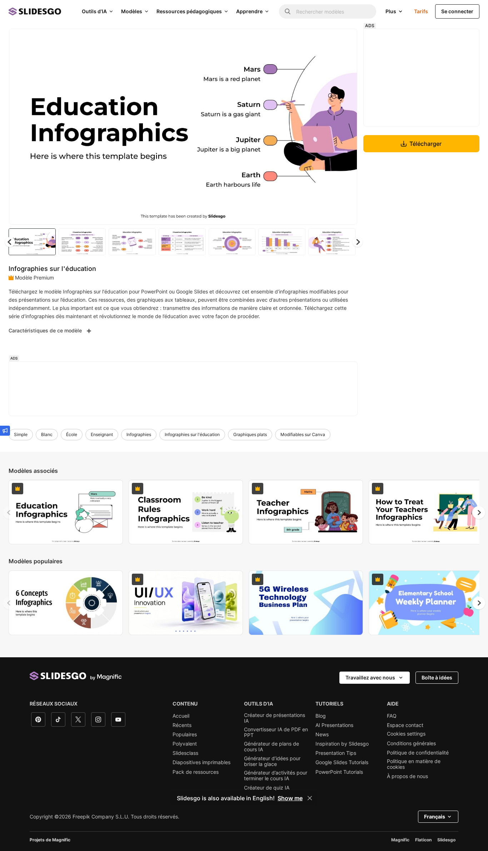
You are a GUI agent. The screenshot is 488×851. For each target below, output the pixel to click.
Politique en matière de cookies (413, 764)
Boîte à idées (437, 677)
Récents (182, 725)
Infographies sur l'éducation (192, 434)
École (71, 434)
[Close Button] (310, 798)
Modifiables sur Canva (302, 434)
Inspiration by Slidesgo (342, 744)
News (322, 734)
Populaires (185, 734)
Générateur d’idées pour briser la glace (272, 761)
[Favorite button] (326, 40)
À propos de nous (407, 776)
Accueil (181, 716)
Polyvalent (185, 744)
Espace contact (405, 725)
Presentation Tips (335, 753)
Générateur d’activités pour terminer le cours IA (275, 775)
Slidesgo (446, 839)
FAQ (392, 716)
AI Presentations (334, 725)
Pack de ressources (196, 772)
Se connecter (457, 11)
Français (434, 816)
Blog (320, 716)
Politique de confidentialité (418, 753)
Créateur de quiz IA (266, 788)
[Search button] (287, 11)
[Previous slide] (9, 512)
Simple (21, 434)
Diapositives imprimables (201, 762)
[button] (357, 242)
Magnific (400, 839)
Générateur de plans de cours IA (271, 746)
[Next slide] (346, 126)
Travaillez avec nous (370, 677)
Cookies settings (406, 734)
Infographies (138, 434)
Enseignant (102, 434)
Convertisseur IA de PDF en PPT (276, 732)
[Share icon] (345, 40)
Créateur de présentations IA (274, 718)
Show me (290, 798)
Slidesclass (185, 753)
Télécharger (425, 143)
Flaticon (423, 839)
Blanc (47, 434)
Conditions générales (411, 743)
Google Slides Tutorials (341, 762)
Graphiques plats (250, 434)
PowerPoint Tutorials (339, 772)
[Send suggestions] (5, 431)
